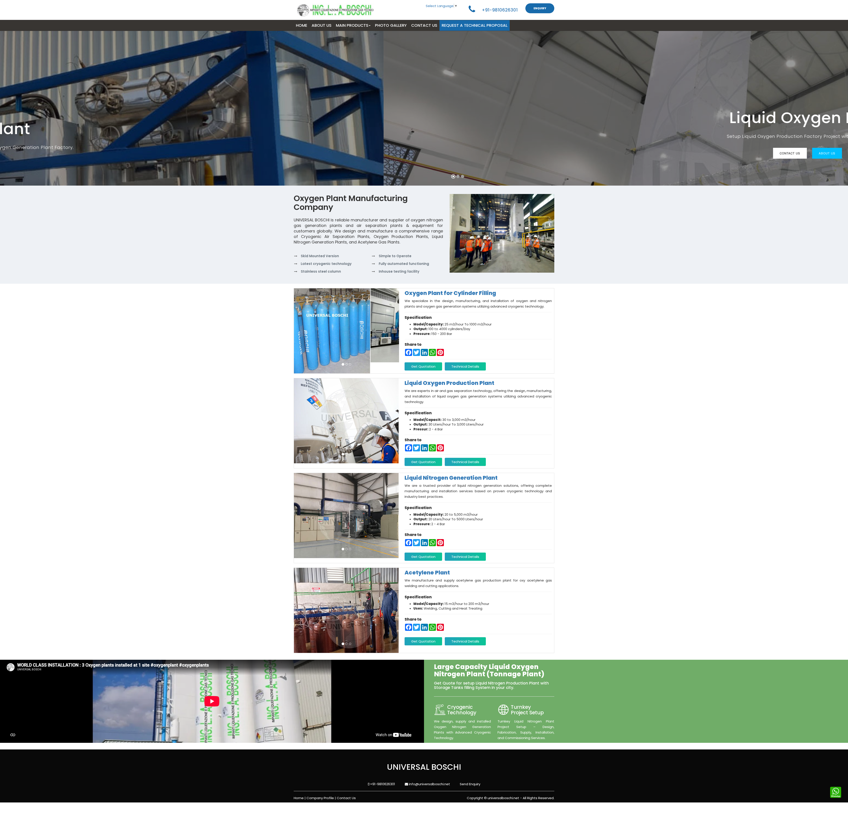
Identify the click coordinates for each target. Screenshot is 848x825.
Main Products (352, 25)
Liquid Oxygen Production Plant (449, 383)
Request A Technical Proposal (474, 25)
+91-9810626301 (500, 10)
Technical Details (465, 366)
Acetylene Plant (427, 572)
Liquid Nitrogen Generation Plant (451, 478)
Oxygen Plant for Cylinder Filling (450, 293)
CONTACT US (424, 25)
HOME (301, 25)
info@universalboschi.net (429, 784)
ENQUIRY (540, 8)
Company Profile (320, 798)
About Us (443, 164)
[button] (13, 109)
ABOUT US (321, 25)
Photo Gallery (391, 25)
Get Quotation (423, 366)
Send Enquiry (470, 784)
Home (299, 798)
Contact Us (406, 164)
